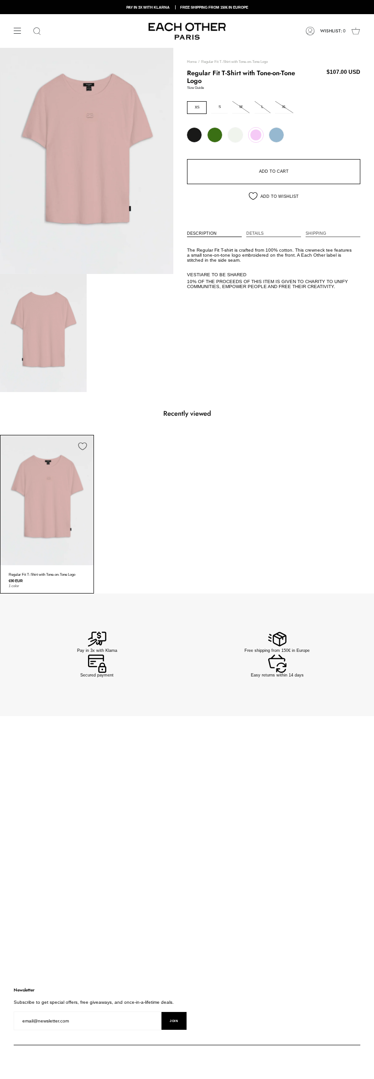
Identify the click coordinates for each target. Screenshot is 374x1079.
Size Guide (195, 88)
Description (202, 233)
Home (192, 62)
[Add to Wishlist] (82, 446)
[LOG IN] (310, 31)
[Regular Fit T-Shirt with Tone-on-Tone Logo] (47, 500)
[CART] (355, 31)
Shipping (316, 233)
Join (174, 1020)
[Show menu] (20, 31)
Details (255, 233)
